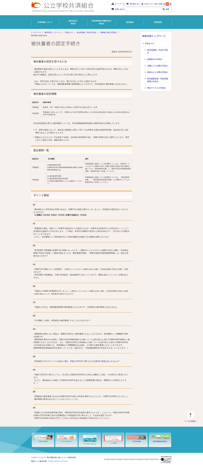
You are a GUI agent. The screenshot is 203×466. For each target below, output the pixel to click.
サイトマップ (120, 4)
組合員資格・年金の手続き (87, 32)
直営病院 (158, 22)
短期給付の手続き (154, 59)
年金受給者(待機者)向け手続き (101, 22)
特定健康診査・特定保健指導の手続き (157, 80)
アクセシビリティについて (58, 461)
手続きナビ (69, 32)
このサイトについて (38, 457)
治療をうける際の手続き (157, 66)
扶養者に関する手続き (108, 32)
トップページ (36, 32)
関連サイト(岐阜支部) (39, 461)
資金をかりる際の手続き (157, 72)
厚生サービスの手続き (156, 88)
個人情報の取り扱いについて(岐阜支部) (61, 457)
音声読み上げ (135, 4)
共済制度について (45, 22)
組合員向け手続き (73, 22)
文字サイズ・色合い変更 (153, 4)
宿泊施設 (129, 22)
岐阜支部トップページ (53, 32)
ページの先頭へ (190, 421)
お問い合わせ (120, 9)
